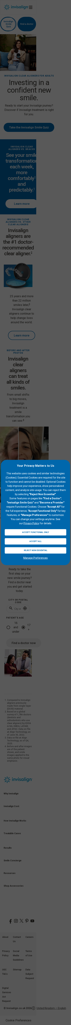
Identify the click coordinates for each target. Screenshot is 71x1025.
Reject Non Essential (35, 550)
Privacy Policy (31, 523)
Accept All (35, 541)
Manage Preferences (35, 557)
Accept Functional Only (35, 532)
